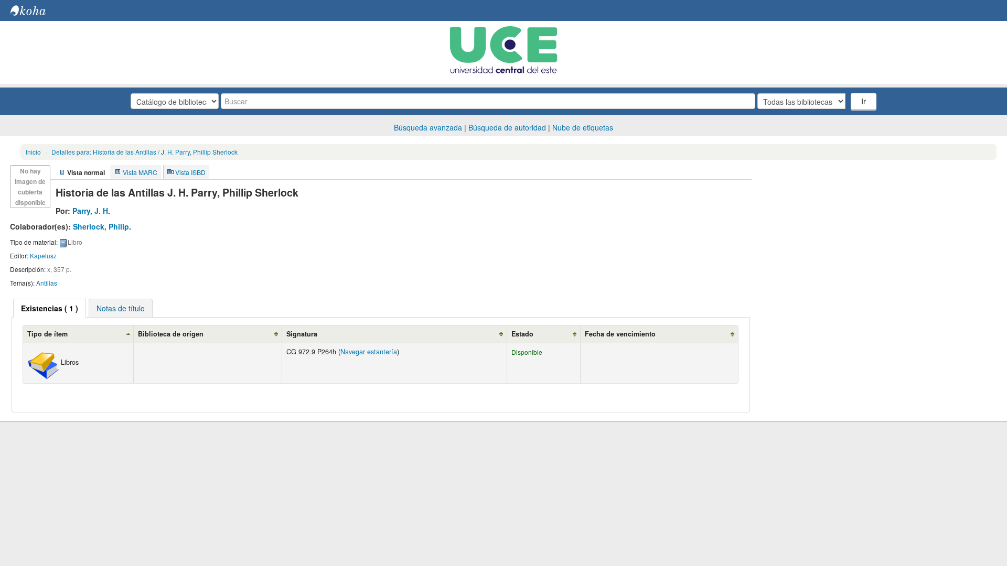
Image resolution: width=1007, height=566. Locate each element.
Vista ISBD (190, 172)
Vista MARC (140, 172)
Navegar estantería (368, 351)
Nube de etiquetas (582, 127)
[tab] (49, 308)
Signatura (301, 334)
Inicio (33, 151)
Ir (863, 101)
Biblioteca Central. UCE (36, 10)
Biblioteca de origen (170, 334)
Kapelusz (43, 255)
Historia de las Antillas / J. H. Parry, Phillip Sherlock (144, 151)
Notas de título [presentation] (121, 308)
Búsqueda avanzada (428, 127)
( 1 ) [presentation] (49, 308)
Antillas (46, 282)
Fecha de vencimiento (620, 334)
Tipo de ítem (47, 334)
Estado (522, 334)
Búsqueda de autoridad (507, 127)
